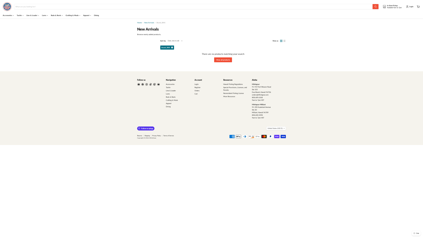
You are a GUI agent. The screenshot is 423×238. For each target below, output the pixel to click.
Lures (44, 15)
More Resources (229, 96)
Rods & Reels (56, 15)
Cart (196, 94)
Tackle (19, 15)
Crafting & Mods (72, 15)
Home (139, 23)
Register (197, 87)
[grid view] (281, 40)
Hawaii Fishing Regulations (233, 84)
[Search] (375, 6)
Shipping (147, 136)
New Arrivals (149, 23)
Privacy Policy (156, 136)
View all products (223, 60)
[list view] (284, 40)
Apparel (86, 15)
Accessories (8, 15)
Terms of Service (168, 136)
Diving (96, 15)
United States (275, 128)
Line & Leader (32, 15)
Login (197, 84)
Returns (139, 136)
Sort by (163, 41)
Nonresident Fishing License (233, 93)
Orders (197, 91)
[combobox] (193, 6)
